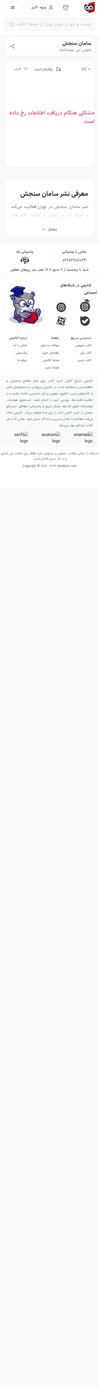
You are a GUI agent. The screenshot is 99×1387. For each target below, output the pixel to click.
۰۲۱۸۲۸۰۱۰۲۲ (74, 260)
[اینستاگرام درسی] (85, 305)
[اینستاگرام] (61, 307)
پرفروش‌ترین (44, 69)
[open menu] (12, 7)
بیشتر (52, 229)
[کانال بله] (85, 321)
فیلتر (17, 69)
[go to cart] (65, 7)
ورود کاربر (38, 7)
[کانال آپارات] (61, 321)
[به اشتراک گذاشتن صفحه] (12, 46)
